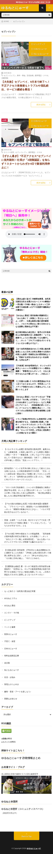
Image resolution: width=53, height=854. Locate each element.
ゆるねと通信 (9, 606)
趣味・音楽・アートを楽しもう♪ (17, 692)
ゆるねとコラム (10, 598)
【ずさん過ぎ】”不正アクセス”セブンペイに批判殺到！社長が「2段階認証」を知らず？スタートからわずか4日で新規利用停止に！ (26, 162)
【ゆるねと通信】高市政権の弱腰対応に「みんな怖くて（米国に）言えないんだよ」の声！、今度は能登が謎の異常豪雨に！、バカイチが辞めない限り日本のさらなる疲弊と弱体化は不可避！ (33, 321)
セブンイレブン (10, 75)
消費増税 (4, 78)
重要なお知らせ (10, 699)
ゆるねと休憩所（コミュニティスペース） (22, 809)
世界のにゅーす (10, 634)
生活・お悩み (9, 677)
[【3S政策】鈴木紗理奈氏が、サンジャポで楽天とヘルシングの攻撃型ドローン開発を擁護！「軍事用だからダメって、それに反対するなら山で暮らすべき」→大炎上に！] (7, 370)
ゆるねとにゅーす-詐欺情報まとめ (20, 758)
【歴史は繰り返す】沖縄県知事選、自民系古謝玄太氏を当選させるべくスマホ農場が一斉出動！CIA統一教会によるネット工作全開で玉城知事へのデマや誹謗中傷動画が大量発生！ (33, 304)
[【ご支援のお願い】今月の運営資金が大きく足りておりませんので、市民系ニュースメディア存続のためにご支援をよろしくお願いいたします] (7, 386)
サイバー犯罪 (9, 152)
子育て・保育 (9, 641)
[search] (49, 15)
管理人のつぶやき (11, 684)
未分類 (7, 663)
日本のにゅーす (40, 49)
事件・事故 (21, 75)
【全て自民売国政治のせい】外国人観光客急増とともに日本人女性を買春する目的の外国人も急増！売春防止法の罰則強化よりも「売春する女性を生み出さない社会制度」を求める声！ (33, 354)
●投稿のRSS (6, 739)
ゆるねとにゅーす (34, 848)
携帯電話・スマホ (41, 75)
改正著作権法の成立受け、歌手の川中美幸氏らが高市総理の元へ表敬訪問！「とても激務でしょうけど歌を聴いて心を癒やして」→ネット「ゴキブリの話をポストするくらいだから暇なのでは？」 (33, 337)
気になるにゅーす (41, 54)
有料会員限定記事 (11, 656)
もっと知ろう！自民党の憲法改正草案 (19, 591)
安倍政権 (30, 75)
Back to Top (27, 836)
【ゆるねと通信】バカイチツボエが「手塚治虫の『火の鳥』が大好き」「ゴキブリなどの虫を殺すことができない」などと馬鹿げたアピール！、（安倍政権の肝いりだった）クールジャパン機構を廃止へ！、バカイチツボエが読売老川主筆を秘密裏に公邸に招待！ (33, 405)
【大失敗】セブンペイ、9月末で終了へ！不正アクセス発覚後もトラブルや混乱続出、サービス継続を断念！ (25, 85)
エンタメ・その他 (11, 613)
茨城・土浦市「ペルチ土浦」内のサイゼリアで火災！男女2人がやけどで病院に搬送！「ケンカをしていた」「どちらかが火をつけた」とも (27, 523)
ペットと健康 (9, 627)
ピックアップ (39, 44)
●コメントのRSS (8, 742)
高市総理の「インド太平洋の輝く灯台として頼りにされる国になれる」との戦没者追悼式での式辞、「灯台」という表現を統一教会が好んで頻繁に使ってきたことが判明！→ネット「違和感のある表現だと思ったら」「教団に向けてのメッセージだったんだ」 (27, 474)
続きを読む (41, 105)
